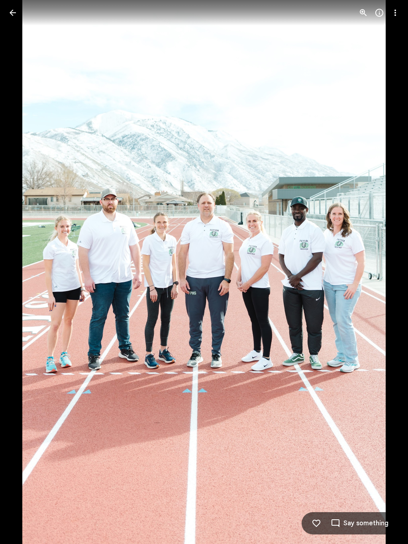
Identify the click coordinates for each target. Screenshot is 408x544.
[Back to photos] (12, 12)
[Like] (316, 523)
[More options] (395, 13)
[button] (22, 272)
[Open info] (379, 13)
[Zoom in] (363, 13)
